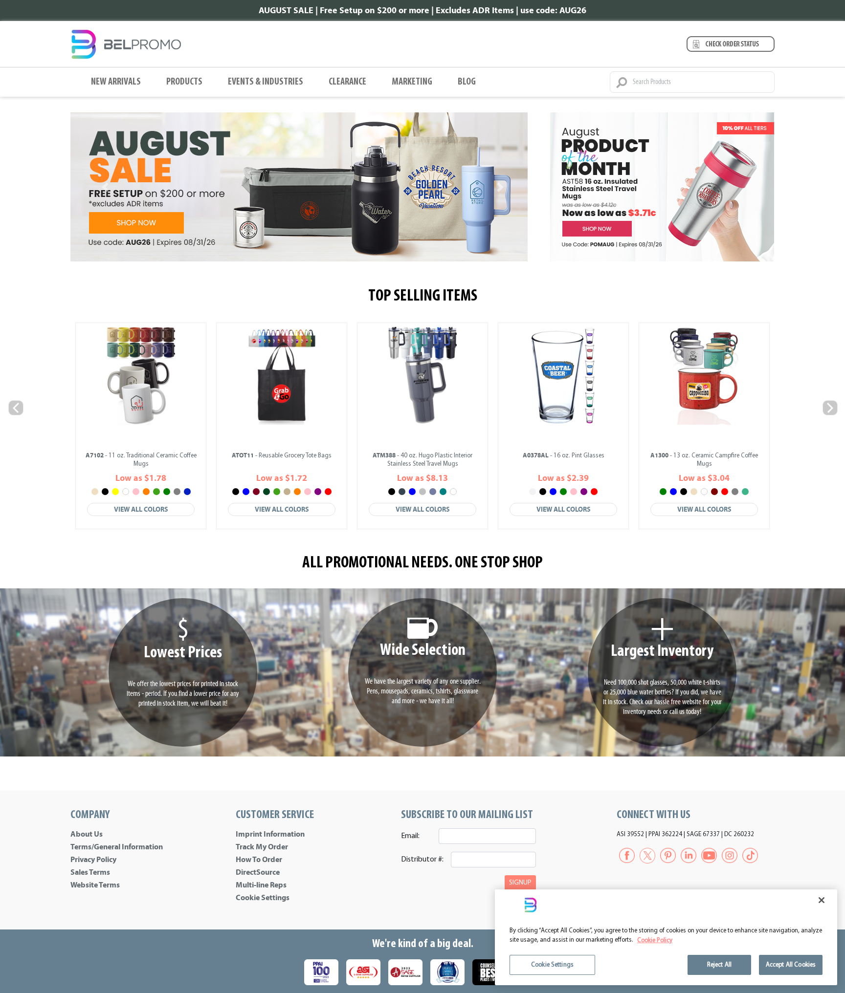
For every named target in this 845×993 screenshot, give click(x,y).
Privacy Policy (93, 859)
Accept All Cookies (791, 965)
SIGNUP (520, 882)
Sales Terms (90, 872)
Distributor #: (422, 859)
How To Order (259, 859)
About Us (86, 834)
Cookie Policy (654, 940)
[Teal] (443, 491)
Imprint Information (270, 834)
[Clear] (532, 491)
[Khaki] (287, 491)
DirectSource (258, 872)
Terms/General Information (116, 846)
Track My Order (262, 846)
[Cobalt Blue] (187, 491)
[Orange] (146, 491)
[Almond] (94, 491)
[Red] (328, 491)
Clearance (347, 82)
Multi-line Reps (261, 885)
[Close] (821, 900)
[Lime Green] (156, 491)
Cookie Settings (262, 897)
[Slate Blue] (432, 491)
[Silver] (422, 491)
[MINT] (745, 491)
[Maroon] (714, 491)
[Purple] (317, 491)
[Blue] (246, 491)
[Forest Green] (266, 491)
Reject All (719, 965)
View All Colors (141, 509)
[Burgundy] (256, 491)
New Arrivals (116, 82)
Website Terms (95, 885)
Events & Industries (265, 82)
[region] (666, 937)
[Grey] (177, 491)
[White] (125, 491)
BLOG (467, 82)
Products (184, 82)
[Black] (105, 491)
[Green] (166, 491)
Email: (410, 836)
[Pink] (136, 491)
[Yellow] (115, 491)
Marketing (412, 82)
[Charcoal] (402, 491)
